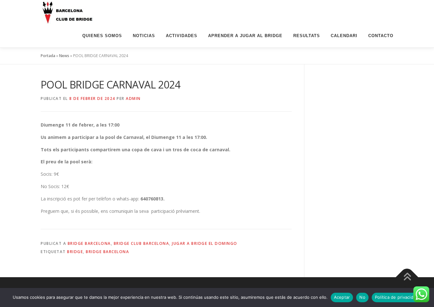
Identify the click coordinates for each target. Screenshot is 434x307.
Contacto (380, 35)
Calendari (344, 35)
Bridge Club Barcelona (141, 243)
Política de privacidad (396, 297)
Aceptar (342, 297)
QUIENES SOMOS (102, 35)
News (64, 55)
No (362, 297)
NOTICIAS (144, 35)
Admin (133, 98)
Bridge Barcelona (89, 243)
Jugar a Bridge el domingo (204, 243)
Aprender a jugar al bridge (245, 35)
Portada (48, 55)
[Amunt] (407, 277)
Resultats (306, 35)
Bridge (75, 251)
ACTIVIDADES (181, 35)
